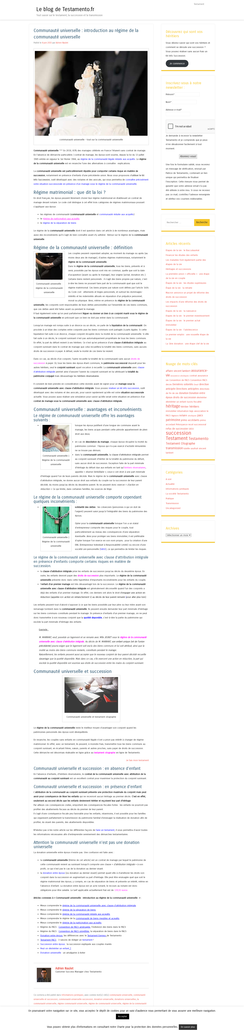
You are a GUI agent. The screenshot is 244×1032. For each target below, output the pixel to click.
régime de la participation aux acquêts (81, 922)
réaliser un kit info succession (124, 388)
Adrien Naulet (62, 42)
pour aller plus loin (135, 597)
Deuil (196, 384)
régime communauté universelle (72, 1003)
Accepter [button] (122, 1016)
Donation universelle (50, 952)
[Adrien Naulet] (44, 982)
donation (183, 393)
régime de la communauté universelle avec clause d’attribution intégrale (99, 905)
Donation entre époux (51, 935)
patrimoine (173, 420)
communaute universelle (120, 995)
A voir (168, 479)
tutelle (187, 448)
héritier (185, 406)
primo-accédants (190, 420)
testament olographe (104, 752)
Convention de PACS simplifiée (74, 931)
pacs (200, 415)
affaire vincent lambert (178, 370)
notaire (183, 415)
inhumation (183, 411)
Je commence (177, 63)
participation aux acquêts (66, 218)
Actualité (170, 484)
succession (178, 433)
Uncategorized (173, 508)
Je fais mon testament (137, 760)
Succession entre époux (52, 944)
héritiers (194, 406)
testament (87, 939)
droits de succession (88, 575)
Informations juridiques (72, 995)
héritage (173, 406)
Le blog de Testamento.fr (65, 9)
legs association (197, 411)
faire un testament (105, 830)
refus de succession (177, 428)
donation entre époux (54, 873)
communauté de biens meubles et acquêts (97, 918)
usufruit (194, 448)
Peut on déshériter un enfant (54, 948)
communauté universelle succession (76, 999)
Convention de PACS (179, 380)
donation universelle (103, 999)
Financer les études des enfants (182, 255)
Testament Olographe (180, 443)
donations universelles (125, 999)
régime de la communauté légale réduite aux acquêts (108, 159)
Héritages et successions (178, 269)
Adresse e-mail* (174, 109)
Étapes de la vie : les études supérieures (186, 283)
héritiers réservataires (135, 467)
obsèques (192, 416)
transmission (174, 448)
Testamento (198, 438)
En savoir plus (188, 1027)
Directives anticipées (187, 388)
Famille (190, 402)
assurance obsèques (180, 376)
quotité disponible (93, 617)
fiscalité (197, 401)
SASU (103, 549)
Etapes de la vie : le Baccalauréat (182, 250)
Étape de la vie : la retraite (179, 287)
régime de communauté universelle (104, 1003)
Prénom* (170, 94)
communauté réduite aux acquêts (116, 214)
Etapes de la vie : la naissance (181, 311)
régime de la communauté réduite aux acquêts (86, 914)
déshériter (202, 397)
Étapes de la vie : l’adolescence (182, 329)
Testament (199, 4)
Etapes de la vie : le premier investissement (188, 315)
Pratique (170, 498)
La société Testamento (177, 493)
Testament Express (96, 935)
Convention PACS (198, 380)
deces (169, 384)
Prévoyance (182, 424)
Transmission (172, 503)
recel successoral (197, 424)
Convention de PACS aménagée (74, 927)
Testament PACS (48, 939)
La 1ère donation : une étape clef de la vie (187, 343)
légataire (175, 416)
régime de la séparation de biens (59, 223)
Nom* (168, 102)
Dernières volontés (183, 384)
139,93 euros (121, 890)
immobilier (171, 411)
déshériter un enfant (176, 401)
